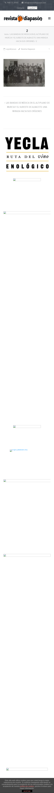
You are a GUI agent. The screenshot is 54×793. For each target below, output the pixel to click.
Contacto (20, 8)
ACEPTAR (27, 791)
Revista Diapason (28, 49)
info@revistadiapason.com (35, 3)
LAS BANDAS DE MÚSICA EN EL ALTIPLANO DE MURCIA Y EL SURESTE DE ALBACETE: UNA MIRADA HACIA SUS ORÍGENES (27, 37)
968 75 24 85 (12, 3)
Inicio (6, 34)
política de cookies (27, 786)
